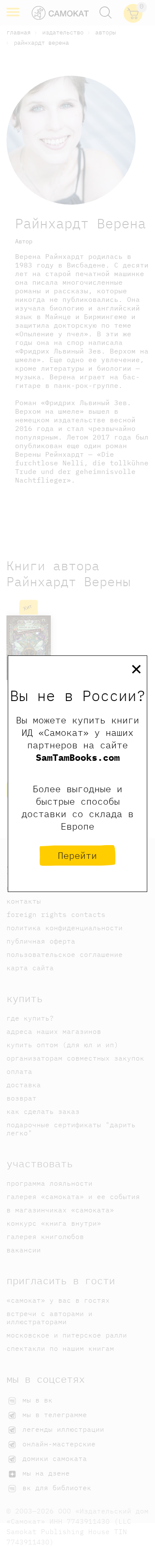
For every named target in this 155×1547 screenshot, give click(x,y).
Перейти (77, 855)
